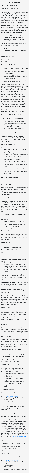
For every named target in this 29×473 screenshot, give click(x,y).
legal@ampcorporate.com (11, 396)
